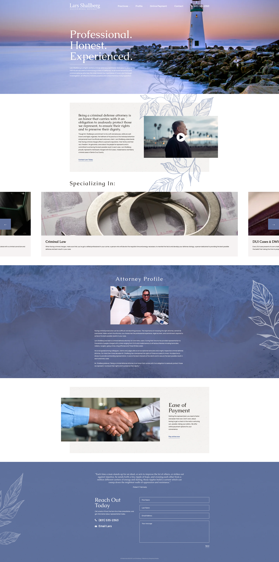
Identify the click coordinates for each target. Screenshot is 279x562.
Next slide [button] (273, 224)
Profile (139, 6)
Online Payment (158, 6)
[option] (139, 224)
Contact (178, 6)
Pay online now (174, 436)
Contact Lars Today (85, 160)
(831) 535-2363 (201, 6)
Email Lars (105, 526)
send (207, 546)
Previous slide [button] (5, 224)
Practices (123, 6)
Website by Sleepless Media (150, 558)
